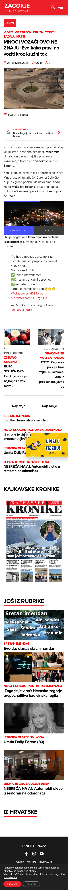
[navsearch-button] (53, 7)
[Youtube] (42, 854)
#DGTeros (36, 293)
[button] (60, 8)
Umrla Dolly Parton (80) (24, 740)
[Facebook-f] (26, 854)
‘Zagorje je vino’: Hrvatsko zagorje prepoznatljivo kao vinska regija (33, 691)
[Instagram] (34, 854)
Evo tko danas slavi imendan (26, 418)
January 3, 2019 (21, 310)
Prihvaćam (12, 884)
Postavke (31, 884)
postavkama (10, 877)
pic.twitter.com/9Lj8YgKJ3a (29, 298)
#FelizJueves (20, 293)
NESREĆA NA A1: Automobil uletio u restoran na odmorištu (32, 466)
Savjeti (9, 23)
